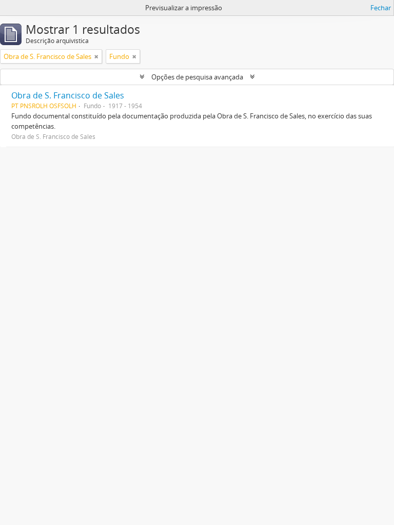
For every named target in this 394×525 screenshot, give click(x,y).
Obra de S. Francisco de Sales (67, 95)
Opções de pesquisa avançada (197, 77)
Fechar (380, 7)
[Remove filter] (96, 56)
